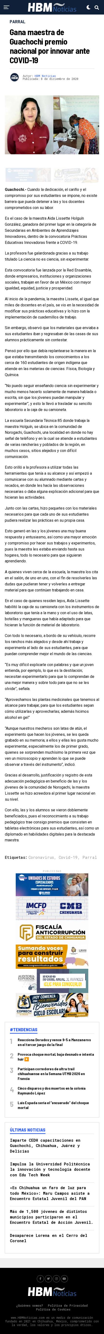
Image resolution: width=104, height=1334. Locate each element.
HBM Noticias (45, 76)
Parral (89, 847)
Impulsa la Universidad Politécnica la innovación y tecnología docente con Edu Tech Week (50, 1159)
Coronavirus (41, 847)
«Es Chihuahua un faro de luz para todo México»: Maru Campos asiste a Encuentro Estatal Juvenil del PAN (50, 1183)
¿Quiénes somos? (29, 1295)
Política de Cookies (53, 1299)
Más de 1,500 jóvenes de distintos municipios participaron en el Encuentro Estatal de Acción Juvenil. (51, 1207)
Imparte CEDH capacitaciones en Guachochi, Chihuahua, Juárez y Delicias (45, 1135)
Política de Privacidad (68, 1295)
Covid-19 (68, 847)
